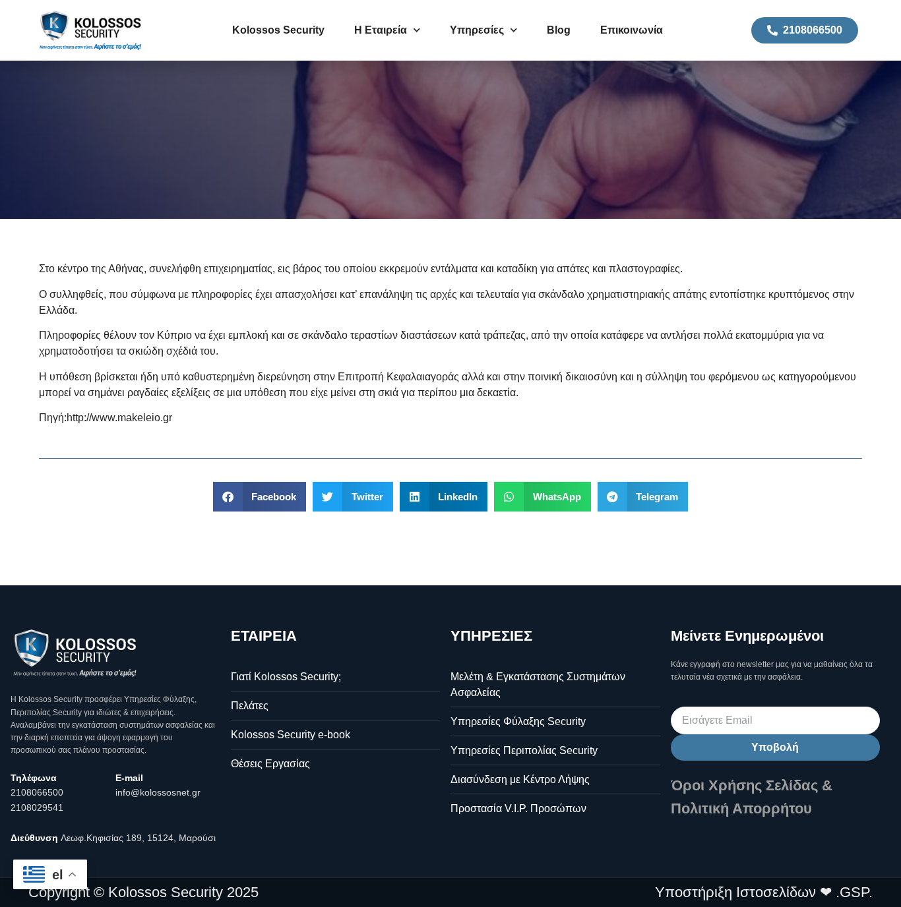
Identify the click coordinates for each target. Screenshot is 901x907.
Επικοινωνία (631, 30)
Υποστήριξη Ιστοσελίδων (735, 892)
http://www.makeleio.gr (119, 417)
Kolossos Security (278, 30)
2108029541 (37, 807)
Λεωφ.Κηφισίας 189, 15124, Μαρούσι (138, 838)
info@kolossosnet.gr (158, 792)
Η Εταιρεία (380, 30)
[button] (260, 497)
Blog (559, 30)
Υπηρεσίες (477, 30)
